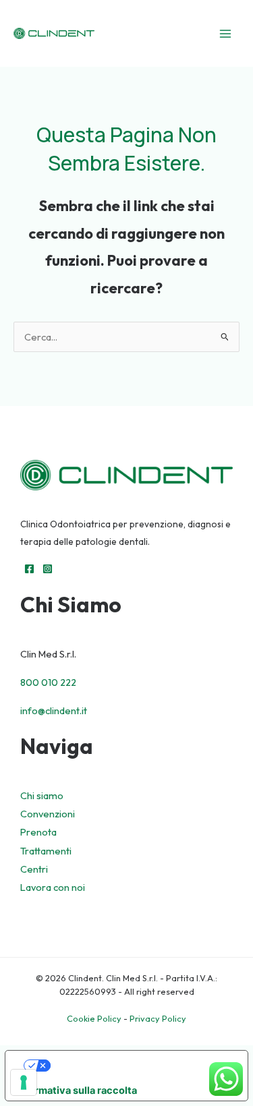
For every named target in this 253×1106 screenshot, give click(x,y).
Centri (34, 869)
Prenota (38, 831)
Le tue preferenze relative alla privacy (140, 1065)
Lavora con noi (52, 887)
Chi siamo (41, 795)
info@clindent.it (53, 710)
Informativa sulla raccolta (76, 1090)
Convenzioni (47, 813)
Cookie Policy (94, 1018)
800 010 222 (48, 682)
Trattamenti (46, 850)
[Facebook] (29, 569)
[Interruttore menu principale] (225, 34)
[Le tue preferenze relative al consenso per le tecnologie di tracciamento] (23, 1082)
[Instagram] (47, 569)
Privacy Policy (158, 1018)
